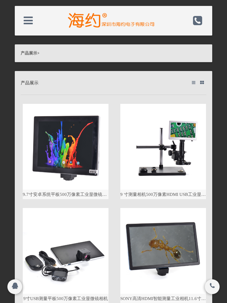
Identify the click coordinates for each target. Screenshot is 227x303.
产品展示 (30, 53)
